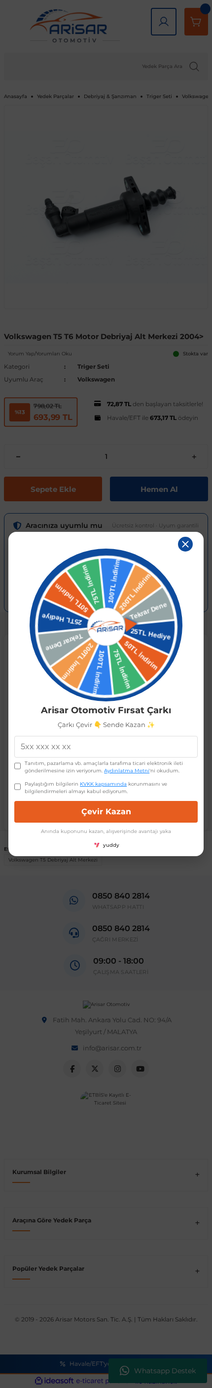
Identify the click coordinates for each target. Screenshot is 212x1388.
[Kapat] (185, 544)
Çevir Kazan (106, 811)
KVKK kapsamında (103, 784)
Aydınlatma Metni (126, 770)
